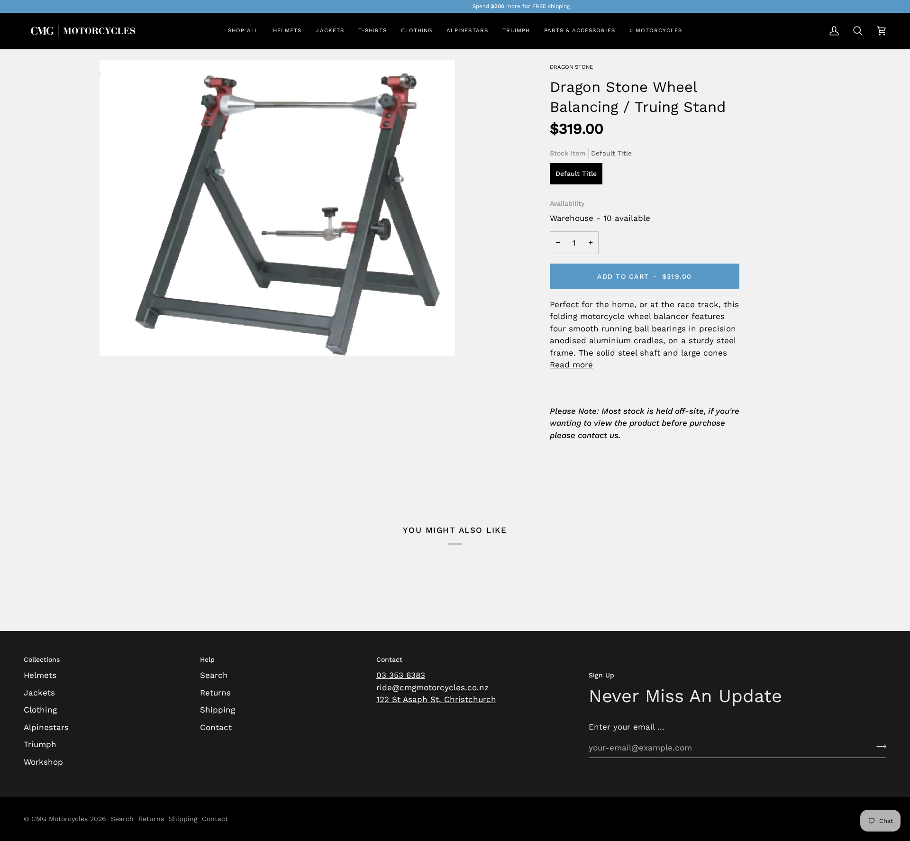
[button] (287, 31)
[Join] (878, 746)
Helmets (40, 675)
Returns (215, 692)
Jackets (39, 692)
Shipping (217, 709)
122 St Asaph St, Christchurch (436, 699)
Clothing (40, 709)
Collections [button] (42, 659)
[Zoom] (117, 337)
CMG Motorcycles (59, 819)
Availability (567, 203)
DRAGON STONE (571, 67)
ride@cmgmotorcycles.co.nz (432, 687)
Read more (571, 364)
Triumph (40, 744)
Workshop (43, 762)
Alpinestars (46, 727)
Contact (216, 727)
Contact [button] (389, 659)
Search (214, 675)
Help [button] (207, 659)
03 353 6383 (400, 675)
